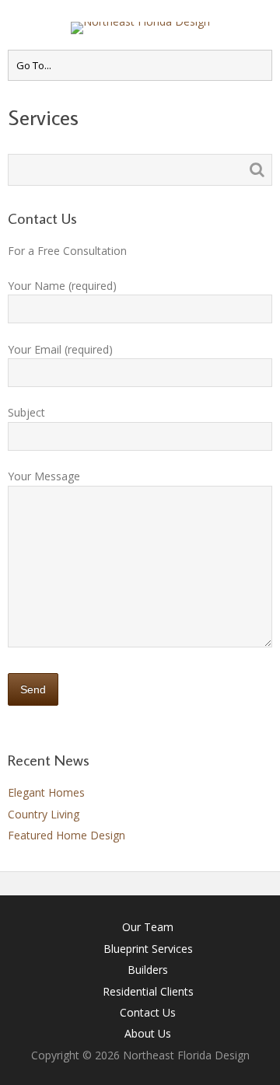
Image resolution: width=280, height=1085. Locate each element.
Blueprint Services (148, 948)
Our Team (147, 926)
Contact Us (148, 1012)
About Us (147, 1033)
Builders (148, 969)
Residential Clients (148, 991)
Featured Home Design (66, 835)
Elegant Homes (46, 792)
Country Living (43, 814)
